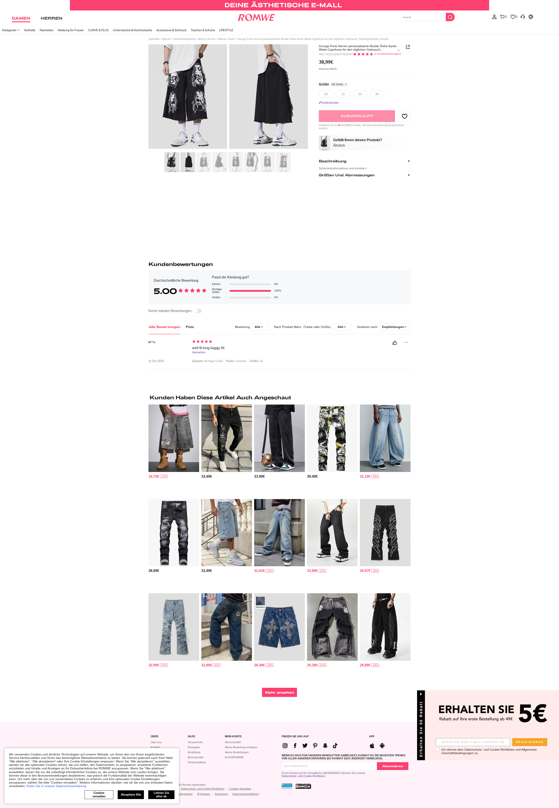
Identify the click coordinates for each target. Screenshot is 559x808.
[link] (279, 5)
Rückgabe (194, 747)
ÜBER (154, 736)
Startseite (154, 39)
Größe (331, 84)
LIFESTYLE (226, 30)
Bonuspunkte (196, 757)
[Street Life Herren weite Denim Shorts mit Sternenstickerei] (226, 532)
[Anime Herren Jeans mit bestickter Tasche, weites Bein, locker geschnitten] (226, 627)
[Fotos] (228, 97)
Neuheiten (46, 30)
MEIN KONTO (233, 736)
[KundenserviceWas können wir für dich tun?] (522, 16)
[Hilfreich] (394, 342)
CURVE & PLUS (98, 30)
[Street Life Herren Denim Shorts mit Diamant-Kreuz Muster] (279, 627)
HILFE (191, 736)
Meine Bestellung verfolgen (241, 747)
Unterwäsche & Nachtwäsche (132, 30)
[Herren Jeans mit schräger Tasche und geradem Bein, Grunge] (279, 438)
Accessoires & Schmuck (171, 30)
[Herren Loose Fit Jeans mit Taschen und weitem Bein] (332, 627)
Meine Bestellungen (237, 752)
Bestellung (194, 752)
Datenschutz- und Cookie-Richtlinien (303, 776)
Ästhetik (29, 30)
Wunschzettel (233, 742)
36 (256, 361)
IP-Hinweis (203, 794)
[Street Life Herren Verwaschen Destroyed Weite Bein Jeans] (279, 532)
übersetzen (198, 352)
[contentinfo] (153, 476)
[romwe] (256, 16)
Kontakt (155, 747)
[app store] (372, 745)
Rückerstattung (197, 762)
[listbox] (494, 16)
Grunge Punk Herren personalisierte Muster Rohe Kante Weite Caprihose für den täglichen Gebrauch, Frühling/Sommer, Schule (358, 47)
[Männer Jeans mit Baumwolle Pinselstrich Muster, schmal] (332, 438)
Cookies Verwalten (240, 788)
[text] (229, 342)
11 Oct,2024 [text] (156, 361)
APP (371, 736)
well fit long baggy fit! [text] (208, 348)
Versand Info (195, 742)
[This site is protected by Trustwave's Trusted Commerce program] (287, 786)
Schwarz (236, 361)
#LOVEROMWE (234, 757)
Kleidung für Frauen (71, 30)
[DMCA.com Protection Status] (303, 786)
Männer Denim (206, 39)
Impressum (221, 794)
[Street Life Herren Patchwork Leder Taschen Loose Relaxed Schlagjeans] (385, 627)
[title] (279, 397)
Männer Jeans (226, 39)
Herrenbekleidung (184, 39)
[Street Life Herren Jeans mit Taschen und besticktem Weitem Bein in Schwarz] (385, 532)
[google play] (382, 745)
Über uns (156, 742)
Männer (166, 39)
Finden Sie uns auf (295, 736)
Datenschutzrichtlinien (245, 794)
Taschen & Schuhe (203, 30)
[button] (405, 116)
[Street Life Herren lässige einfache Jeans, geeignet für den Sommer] (332, 532)
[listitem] (173, 450)
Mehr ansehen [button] (279, 692)
